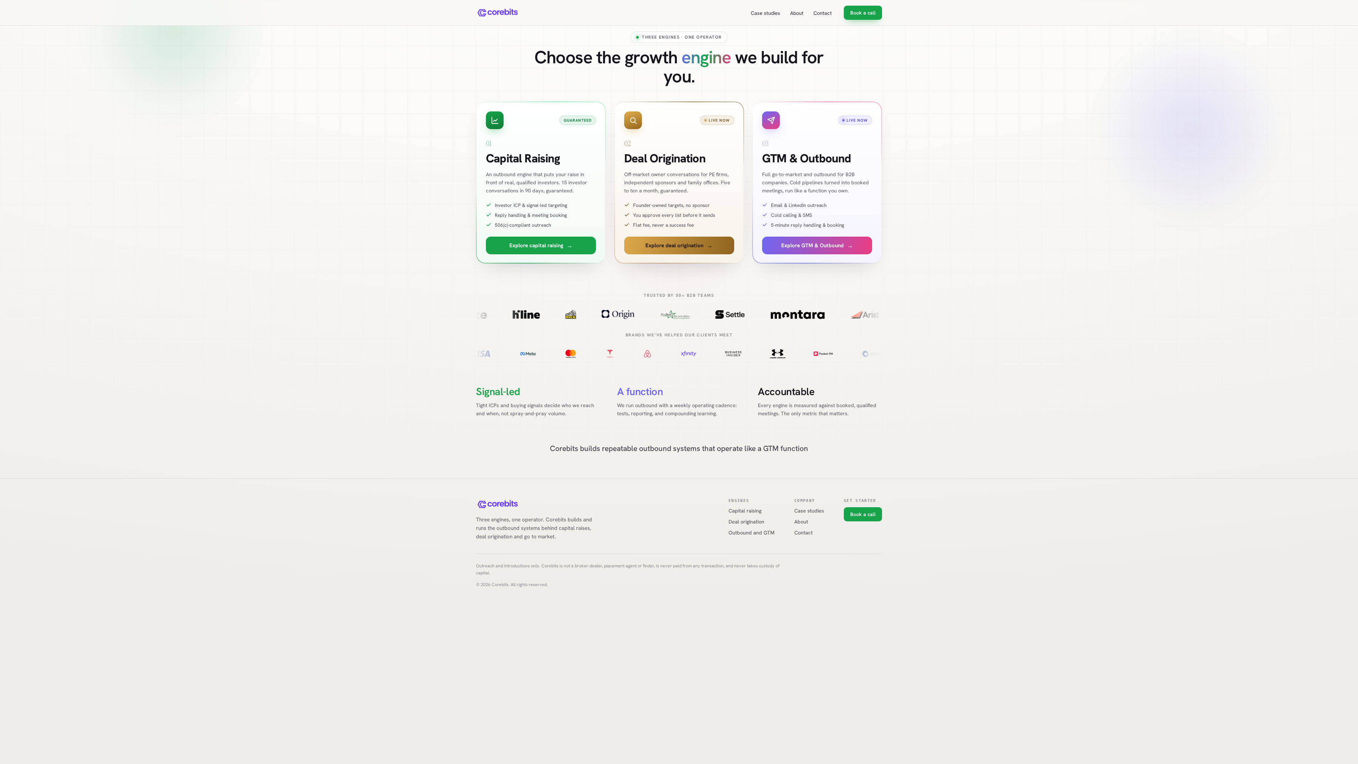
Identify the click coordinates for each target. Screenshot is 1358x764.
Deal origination (746, 521)
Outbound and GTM (751, 532)
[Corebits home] (498, 13)
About (796, 13)
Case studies (765, 13)
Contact (822, 13)
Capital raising (745, 510)
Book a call (863, 13)
